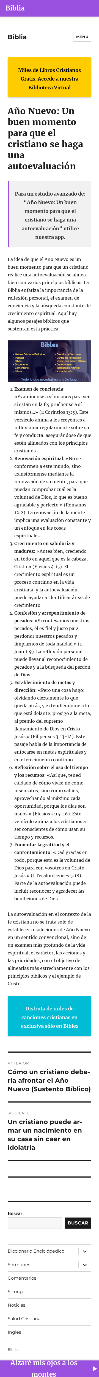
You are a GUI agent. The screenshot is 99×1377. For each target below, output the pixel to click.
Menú (82, 36)
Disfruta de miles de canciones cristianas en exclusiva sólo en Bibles (49, 1017)
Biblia (15, 8)
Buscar (15, 1213)
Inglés (14, 1332)
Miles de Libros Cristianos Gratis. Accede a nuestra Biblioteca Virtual (49, 79)
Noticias (16, 1305)
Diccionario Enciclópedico (36, 1251)
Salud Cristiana (24, 1318)
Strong (15, 1291)
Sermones (19, 1264)
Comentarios (22, 1278)
